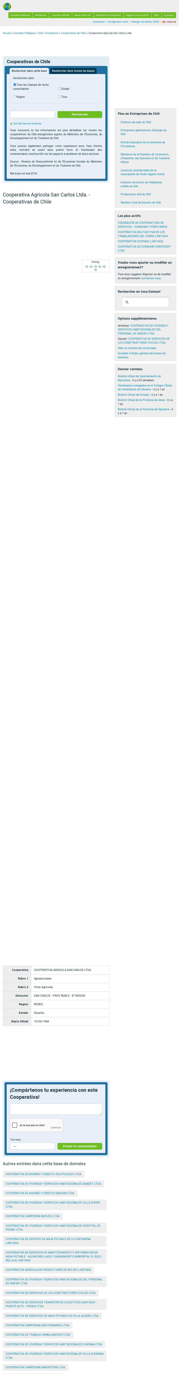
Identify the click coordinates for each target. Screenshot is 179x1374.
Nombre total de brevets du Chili (141, 202)
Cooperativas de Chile (73, 33)
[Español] (164, 21)
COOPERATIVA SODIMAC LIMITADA (140, 241)
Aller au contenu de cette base (137, 348)
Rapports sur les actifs (137, 15)
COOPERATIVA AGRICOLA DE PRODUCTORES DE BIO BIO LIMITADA (48, 1269)
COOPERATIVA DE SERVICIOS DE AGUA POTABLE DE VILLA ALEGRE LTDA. (52, 1315)
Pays (156, 15)
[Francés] (167, 21)
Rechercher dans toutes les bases (73, 70)
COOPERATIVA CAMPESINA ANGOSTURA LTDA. (36, 1367)
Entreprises (51, 33)
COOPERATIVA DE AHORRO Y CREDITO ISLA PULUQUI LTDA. (44, 1174)
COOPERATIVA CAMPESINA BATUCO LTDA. (33, 1216)
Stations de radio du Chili (136, 122)
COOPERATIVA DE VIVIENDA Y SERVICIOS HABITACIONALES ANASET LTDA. (53, 1183)
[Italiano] (174, 21)
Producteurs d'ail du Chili (136, 194)
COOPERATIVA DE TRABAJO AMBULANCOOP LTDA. (38, 1334)
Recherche (80, 114)
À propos (168, 15)
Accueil (7, 33)
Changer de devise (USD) (145, 21)
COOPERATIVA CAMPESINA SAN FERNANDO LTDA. (38, 1325)
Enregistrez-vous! (118, 21)
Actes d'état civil (82, 15)
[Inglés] (171, 21)
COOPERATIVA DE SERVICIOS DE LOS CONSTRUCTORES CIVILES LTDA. (51, 1293)
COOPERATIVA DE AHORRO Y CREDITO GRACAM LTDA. (40, 1193)
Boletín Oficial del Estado (133, 394)
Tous (64, 96)
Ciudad (65, 88)
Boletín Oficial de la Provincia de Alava (141, 400)
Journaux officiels (61, 15)
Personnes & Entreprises (108, 15)
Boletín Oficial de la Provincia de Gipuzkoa (143, 409)
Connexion (99, 21)
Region (20, 96)
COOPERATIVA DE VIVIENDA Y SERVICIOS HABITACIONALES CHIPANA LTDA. (54, 1344)
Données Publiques (20, 15)
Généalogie (40, 15)
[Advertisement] (89, 45)
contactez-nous (151, 278)
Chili (40, 33)
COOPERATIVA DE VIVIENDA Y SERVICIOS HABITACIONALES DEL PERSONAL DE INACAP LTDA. (143, 329)
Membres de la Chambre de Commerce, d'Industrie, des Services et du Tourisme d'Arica (145, 158)
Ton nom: (15, 1139)
